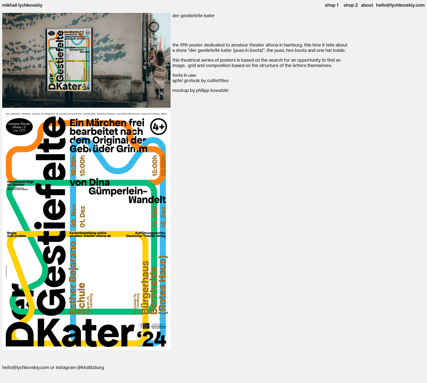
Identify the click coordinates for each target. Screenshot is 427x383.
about (367, 5)
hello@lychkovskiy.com (400, 5)
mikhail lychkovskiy (22, 5)
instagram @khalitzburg (80, 367)
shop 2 (351, 5)
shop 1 (331, 5)
